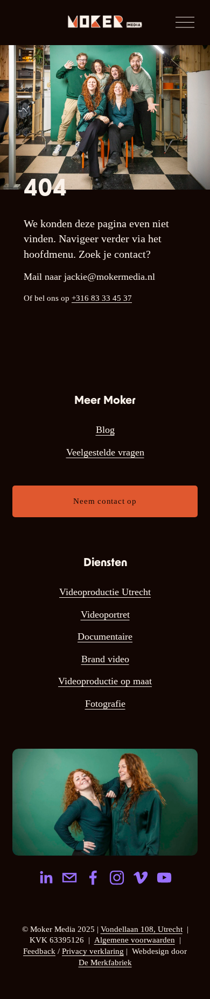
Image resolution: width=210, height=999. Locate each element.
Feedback (39, 951)
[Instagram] (116, 877)
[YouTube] (164, 877)
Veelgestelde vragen (105, 452)
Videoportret (105, 614)
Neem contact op (104, 501)
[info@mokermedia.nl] (69, 877)
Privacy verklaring (93, 951)
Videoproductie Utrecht (105, 592)
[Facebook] (93, 877)
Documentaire (105, 636)
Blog (105, 429)
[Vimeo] (140, 877)
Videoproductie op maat (105, 681)
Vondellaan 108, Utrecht (142, 929)
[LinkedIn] (45, 877)
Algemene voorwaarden (134, 940)
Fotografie (105, 703)
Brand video (105, 659)
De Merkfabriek (105, 962)
